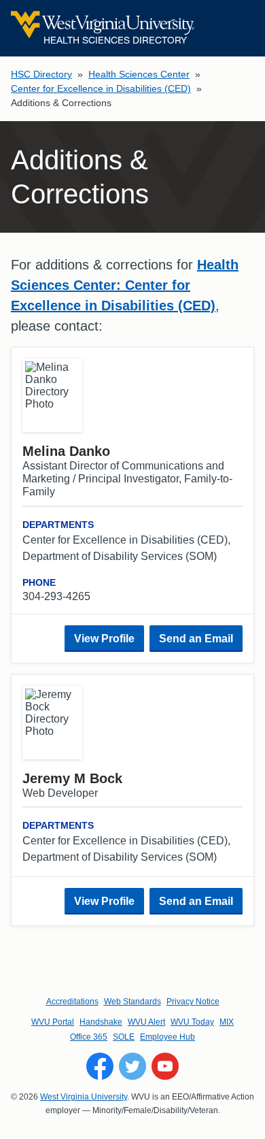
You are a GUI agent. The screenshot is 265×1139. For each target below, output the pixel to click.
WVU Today (192, 1022)
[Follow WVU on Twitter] (132, 1066)
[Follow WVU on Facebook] (99, 1066)
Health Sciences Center (139, 74)
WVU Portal (52, 1022)
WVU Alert (146, 1022)
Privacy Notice (192, 1001)
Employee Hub (167, 1037)
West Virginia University (83, 1097)
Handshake (101, 1022)
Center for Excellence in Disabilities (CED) (101, 88)
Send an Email (196, 638)
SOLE (124, 1037)
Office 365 (88, 1037)
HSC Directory (41, 74)
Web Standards (132, 1001)
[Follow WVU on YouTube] (165, 1066)
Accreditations (72, 1001)
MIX (226, 1022)
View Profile (104, 638)
